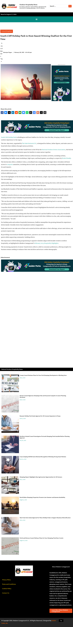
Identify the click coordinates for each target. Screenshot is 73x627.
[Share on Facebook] (2, 112)
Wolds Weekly (66, 158)
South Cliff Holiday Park (8, 137)
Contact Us (5, 593)
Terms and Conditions (9, 584)
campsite (10, 165)
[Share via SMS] (23, 112)
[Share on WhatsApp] (27, 112)
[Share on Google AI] (34, 112)
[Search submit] (70, 6)
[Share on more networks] (44, 112)
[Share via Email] (20, 112)
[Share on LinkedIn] (12, 112)
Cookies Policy (6, 588)
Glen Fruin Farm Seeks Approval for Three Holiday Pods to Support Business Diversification (45, 517)
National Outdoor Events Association (53, 150)
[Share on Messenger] (5, 112)
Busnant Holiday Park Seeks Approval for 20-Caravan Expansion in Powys (40, 416)
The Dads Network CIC (29, 143)
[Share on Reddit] (16, 112)
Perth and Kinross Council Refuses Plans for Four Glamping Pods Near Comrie (41, 538)
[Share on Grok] (41, 112)
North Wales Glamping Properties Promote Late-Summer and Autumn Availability (42, 497)
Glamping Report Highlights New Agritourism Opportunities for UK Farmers (41, 477)
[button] (36, 19)
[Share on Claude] (37, 112)
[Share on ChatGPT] (30, 112)
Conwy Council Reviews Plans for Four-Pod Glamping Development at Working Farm (43, 375)
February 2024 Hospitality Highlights (46, 243)
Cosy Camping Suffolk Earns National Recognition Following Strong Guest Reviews (43, 456)
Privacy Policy (6, 580)
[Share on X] (9, 112)
